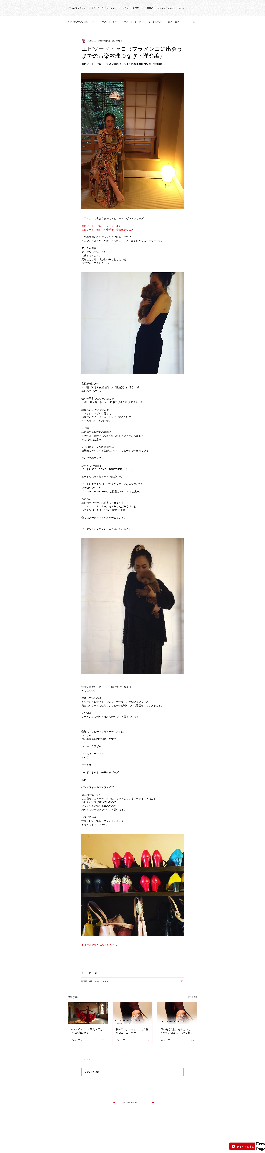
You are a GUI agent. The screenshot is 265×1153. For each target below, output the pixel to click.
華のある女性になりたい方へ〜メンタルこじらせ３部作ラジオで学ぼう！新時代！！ (177, 1031)
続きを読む (173, 22)
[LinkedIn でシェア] (96, 973)
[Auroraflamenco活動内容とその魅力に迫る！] (88, 1013)
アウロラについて (154, 22)
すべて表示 (192, 997)
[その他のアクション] (182, 40)
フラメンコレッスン (131, 22)
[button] (194, 22)
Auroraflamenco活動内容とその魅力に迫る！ (86, 1031)
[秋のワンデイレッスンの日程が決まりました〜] (133, 1013)
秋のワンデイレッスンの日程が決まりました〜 (132, 1031)
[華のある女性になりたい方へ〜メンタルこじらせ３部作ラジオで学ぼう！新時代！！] (177, 1013)
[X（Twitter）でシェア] (89, 973)
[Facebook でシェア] (82, 973)
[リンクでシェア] (103, 973)
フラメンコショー (108, 22)
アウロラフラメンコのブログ (81, 22)
